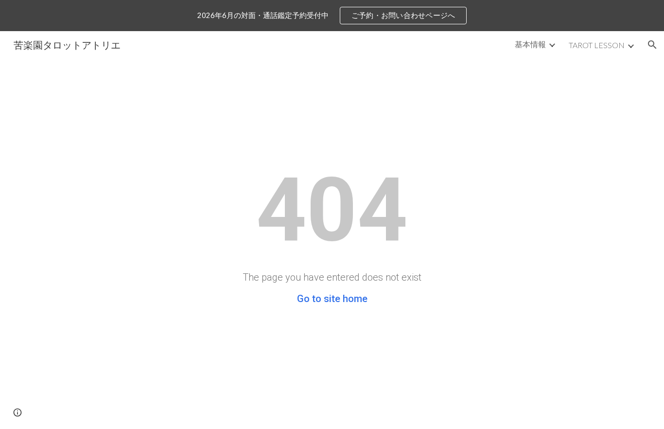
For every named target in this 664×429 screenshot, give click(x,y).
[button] (652, 44)
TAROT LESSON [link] (597, 45)
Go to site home (332, 298)
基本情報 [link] (530, 44)
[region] (332, 15)
